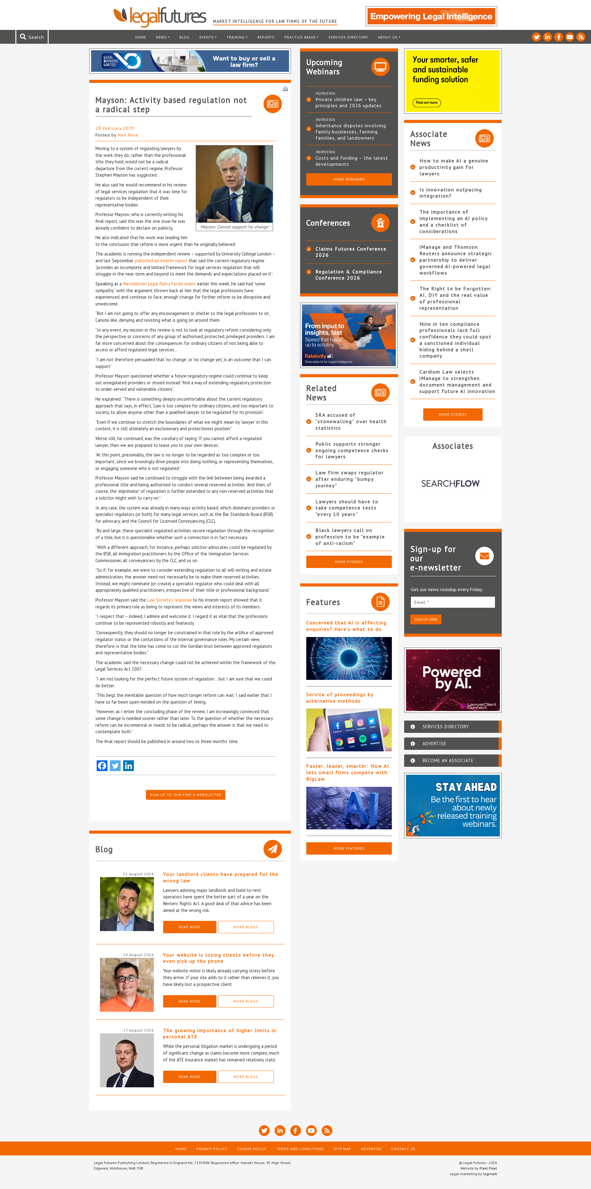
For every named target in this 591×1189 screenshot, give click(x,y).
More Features (349, 848)
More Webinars (349, 179)
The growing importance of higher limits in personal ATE (219, 1033)
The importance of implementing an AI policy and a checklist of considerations (454, 221)
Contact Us (403, 1148)
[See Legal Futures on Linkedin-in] (547, 37)
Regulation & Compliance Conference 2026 (349, 274)
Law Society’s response (169, 600)
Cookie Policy (252, 1148)
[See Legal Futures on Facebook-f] (558, 37)
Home (140, 37)
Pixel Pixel (488, 1168)
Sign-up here (425, 619)
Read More (190, 927)
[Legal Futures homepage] (163, 17)
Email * (421, 602)
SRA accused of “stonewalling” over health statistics (351, 421)
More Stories (349, 561)
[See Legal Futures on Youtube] (569, 37)
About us (388, 37)
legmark (490, 1173)
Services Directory (348, 37)
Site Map (342, 1148)
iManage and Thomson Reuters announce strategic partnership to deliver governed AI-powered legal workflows (456, 260)
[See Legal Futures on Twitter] (536, 37)
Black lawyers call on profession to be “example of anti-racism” (350, 536)
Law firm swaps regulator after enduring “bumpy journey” (350, 478)
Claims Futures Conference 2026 (351, 252)
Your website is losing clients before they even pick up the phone (218, 958)
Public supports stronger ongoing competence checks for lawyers (352, 450)
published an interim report (161, 261)
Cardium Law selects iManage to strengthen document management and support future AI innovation (458, 381)
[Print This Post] (285, 88)
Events (206, 37)
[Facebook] (102, 766)
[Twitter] (115, 766)
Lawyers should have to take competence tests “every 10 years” (347, 507)
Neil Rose (128, 135)
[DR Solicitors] (453, 484)
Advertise (371, 1148)
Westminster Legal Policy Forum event (159, 284)
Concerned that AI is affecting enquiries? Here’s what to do (346, 625)
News (161, 37)
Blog (184, 37)
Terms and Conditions (300, 1148)
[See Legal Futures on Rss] (580, 37)
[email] (453, 602)
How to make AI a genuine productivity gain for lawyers (454, 167)
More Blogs (246, 927)
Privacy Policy (211, 1148)
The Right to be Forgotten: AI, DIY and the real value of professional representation (456, 298)
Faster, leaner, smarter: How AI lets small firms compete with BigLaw (347, 772)
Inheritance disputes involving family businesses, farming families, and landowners (351, 131)
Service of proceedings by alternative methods (339, 697)
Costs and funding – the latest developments (352, 161)
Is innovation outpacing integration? (451, 192)
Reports (266, 37)
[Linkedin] (129, 766)
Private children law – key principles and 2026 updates (349, 102)
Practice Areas (300, 37)
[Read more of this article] (349, 658)
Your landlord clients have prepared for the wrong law (221, 877)
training (236, 37)
